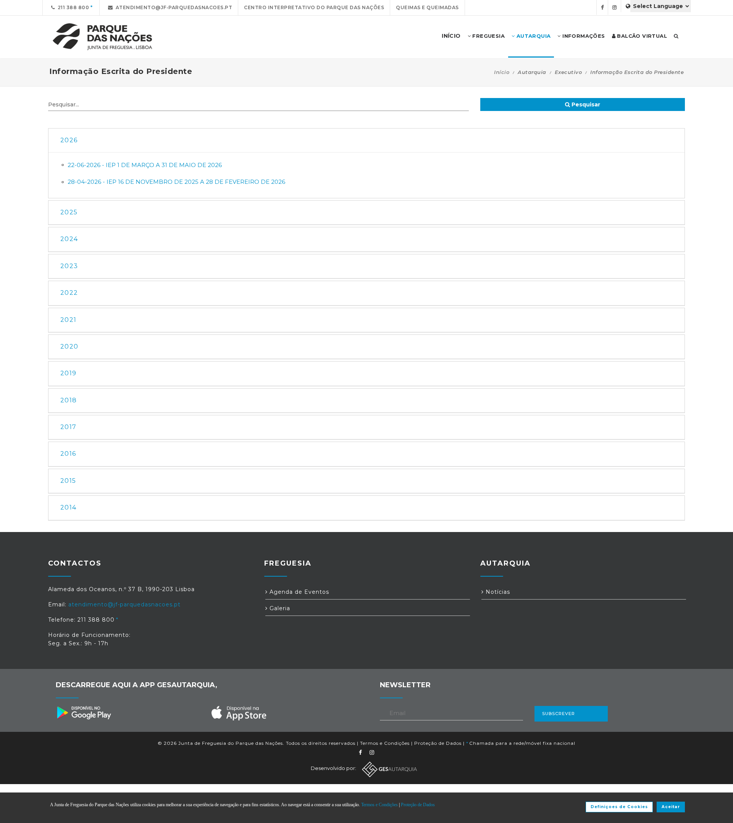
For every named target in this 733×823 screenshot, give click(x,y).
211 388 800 (72, 7)
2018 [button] (68, 400)
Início (501, 72)
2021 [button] (68, 319)
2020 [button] (69, 346)
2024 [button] (69, 239)
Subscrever (558, 713)
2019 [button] (68, 373)
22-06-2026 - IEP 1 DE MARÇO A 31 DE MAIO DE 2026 (145, 165)
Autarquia (533, 36)
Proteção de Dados (438, 743)
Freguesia (488, 36)
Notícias (497, 591)
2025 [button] (68, 212)
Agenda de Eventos (298, 591)
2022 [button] (69, 292)
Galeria (279, 608)
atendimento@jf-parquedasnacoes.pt (172, 7)
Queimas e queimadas (427, 7)
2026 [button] (68, 140)
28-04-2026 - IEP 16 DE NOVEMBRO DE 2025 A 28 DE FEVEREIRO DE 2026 (176, 181)
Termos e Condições (385, 743)
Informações (583, 36)
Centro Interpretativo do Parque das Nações (314, 7)
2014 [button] (68, 507)
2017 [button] (68, 427)
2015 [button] (68, 480)
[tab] (366, 141)
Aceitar (671, 806)
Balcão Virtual (641, 36)
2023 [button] (69, 266)
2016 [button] (68, 453)
